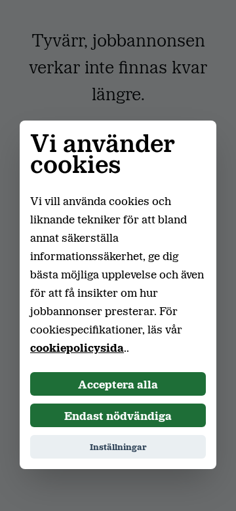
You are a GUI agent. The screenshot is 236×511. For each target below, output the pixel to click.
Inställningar (118, 446)
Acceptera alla (118, 384)
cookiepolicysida (77, 347)
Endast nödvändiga (118, 415)
